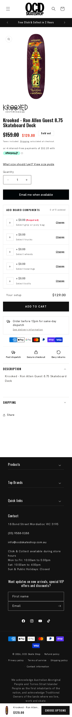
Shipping (24, 141)
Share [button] (11, 415)
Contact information (38, 666)
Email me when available (36, 195)
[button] (8, 8)
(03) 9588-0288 (18, 533)
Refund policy (52, 654)
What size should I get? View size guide (28, 164)
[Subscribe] (59, 606)
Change (60, 222)
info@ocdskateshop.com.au (27, 542)
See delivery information (28, 329)
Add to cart (36, 306)
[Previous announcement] (7, 22)
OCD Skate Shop (31, 654)
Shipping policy (59, 660)
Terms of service (37, 660)
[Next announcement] (64, 22)
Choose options (55, 710)
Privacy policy (16, 660)
